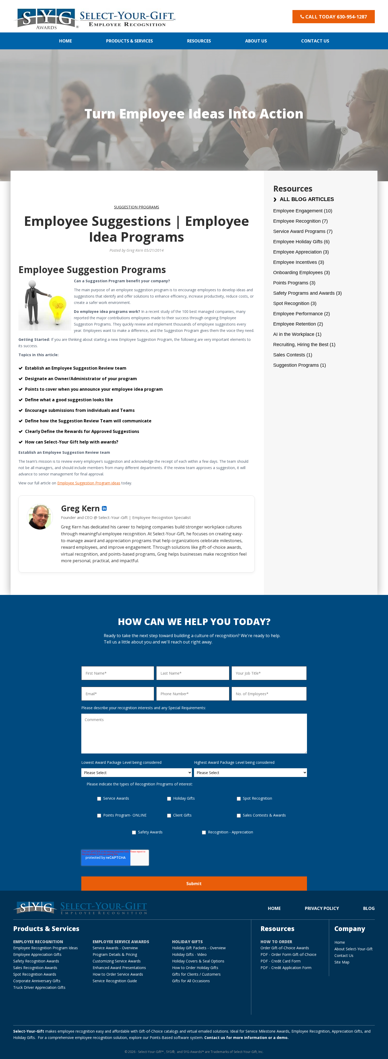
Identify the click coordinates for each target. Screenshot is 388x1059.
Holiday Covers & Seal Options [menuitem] (198, 960)
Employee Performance (301, 313)
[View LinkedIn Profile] (104, 508)
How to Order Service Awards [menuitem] (118, 974)
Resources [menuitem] (199, 41)
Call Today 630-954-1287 (336, 16)
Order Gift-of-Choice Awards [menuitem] (285, 947)
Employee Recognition (300, 221)
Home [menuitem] (65, 41)
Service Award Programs (303, 231)
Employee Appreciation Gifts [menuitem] (37, 954)
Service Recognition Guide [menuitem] (115, 980)
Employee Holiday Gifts (301, 241)
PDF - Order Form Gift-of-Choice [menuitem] (288, 954)
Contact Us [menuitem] (343, 955)
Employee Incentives (298, 262)
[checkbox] (194, 820)
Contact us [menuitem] (315, 41)
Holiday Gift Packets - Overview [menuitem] (199, 947)
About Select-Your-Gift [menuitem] (353, 948)
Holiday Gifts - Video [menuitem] (189, 954)
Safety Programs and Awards (307, 293)
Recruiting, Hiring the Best (304, 344)
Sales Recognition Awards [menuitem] (35, 967)
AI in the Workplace (297, 334)
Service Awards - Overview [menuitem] (115, 947)
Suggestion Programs (136, 206)
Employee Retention (298, 324)
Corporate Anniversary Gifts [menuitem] (36, 980)
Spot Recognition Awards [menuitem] (34, 974)
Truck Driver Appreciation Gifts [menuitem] (39, 987)
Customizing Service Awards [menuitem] (117, 960)
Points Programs (294, 282)
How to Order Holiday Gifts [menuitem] (195, 967)
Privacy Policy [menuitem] (322, 908)
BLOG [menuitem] (369, 908)
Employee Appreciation (301, 252)
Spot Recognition (294, 303)
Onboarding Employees (301, 272)
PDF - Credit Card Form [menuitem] (281, 960)
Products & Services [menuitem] (129, 41)
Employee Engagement (302, 210)
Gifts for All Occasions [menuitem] (191, 980)
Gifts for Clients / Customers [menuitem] (196, 974)
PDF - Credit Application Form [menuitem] (286, 967)
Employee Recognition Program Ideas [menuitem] (45, 947)
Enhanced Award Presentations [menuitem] (119, 967)
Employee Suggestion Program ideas (88, 482)
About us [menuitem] (256, 41)
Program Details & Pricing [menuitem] (115, 954)
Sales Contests (292, 354)
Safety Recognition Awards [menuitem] (36, 960)
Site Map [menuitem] (341, 962)
